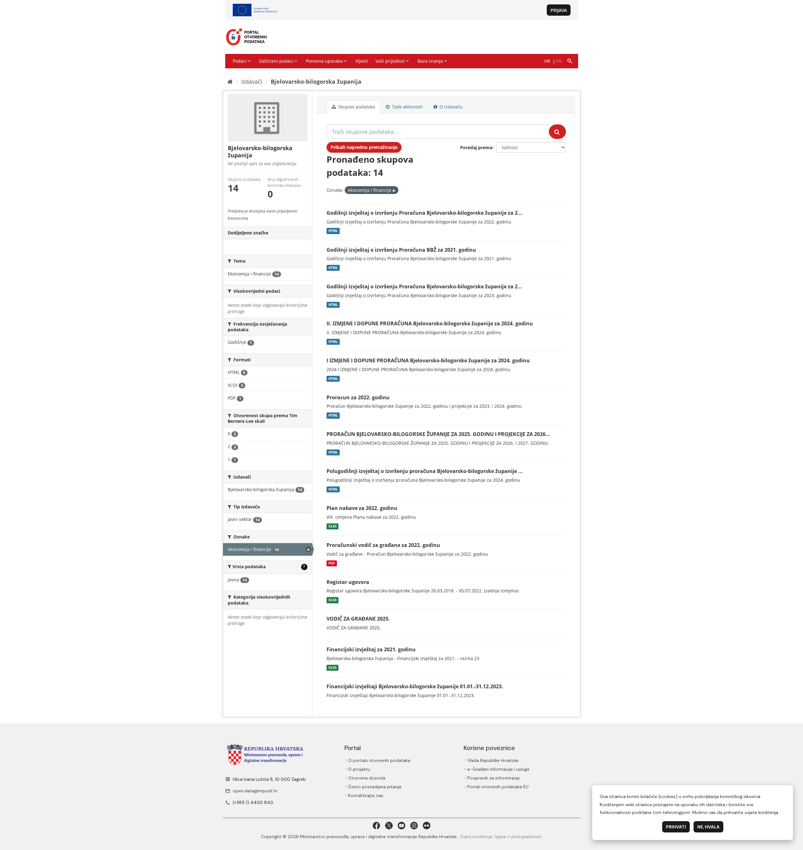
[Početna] (230, 81)
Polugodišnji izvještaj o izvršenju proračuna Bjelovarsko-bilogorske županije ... (425, 471)
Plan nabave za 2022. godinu (362, 508)
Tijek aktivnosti (407, 107)
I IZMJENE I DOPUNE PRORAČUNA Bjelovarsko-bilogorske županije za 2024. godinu (428, 360)
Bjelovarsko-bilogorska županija (316, 81)
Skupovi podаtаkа (356, 107)
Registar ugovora (348, 582)
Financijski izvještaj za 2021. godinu (371, 649)
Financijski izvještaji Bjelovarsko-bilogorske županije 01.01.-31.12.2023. (415, 686)
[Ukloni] (393, 190)
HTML (333, 231)
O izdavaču (450, 107)
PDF (331, 563)
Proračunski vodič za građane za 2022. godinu (383, 545)
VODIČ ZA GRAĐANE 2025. (358, 618)
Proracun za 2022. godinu (358, 397)
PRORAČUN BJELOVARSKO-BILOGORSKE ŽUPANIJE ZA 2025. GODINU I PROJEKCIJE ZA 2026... (438, 434)
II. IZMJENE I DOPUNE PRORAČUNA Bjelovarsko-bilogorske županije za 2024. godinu (430, 323)
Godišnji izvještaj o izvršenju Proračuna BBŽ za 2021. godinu (401, 249)
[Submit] (557, 131)
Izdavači (251, 81)
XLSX (332, 526)
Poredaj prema (476, 147)
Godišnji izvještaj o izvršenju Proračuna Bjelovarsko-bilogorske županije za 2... (424, 212)
